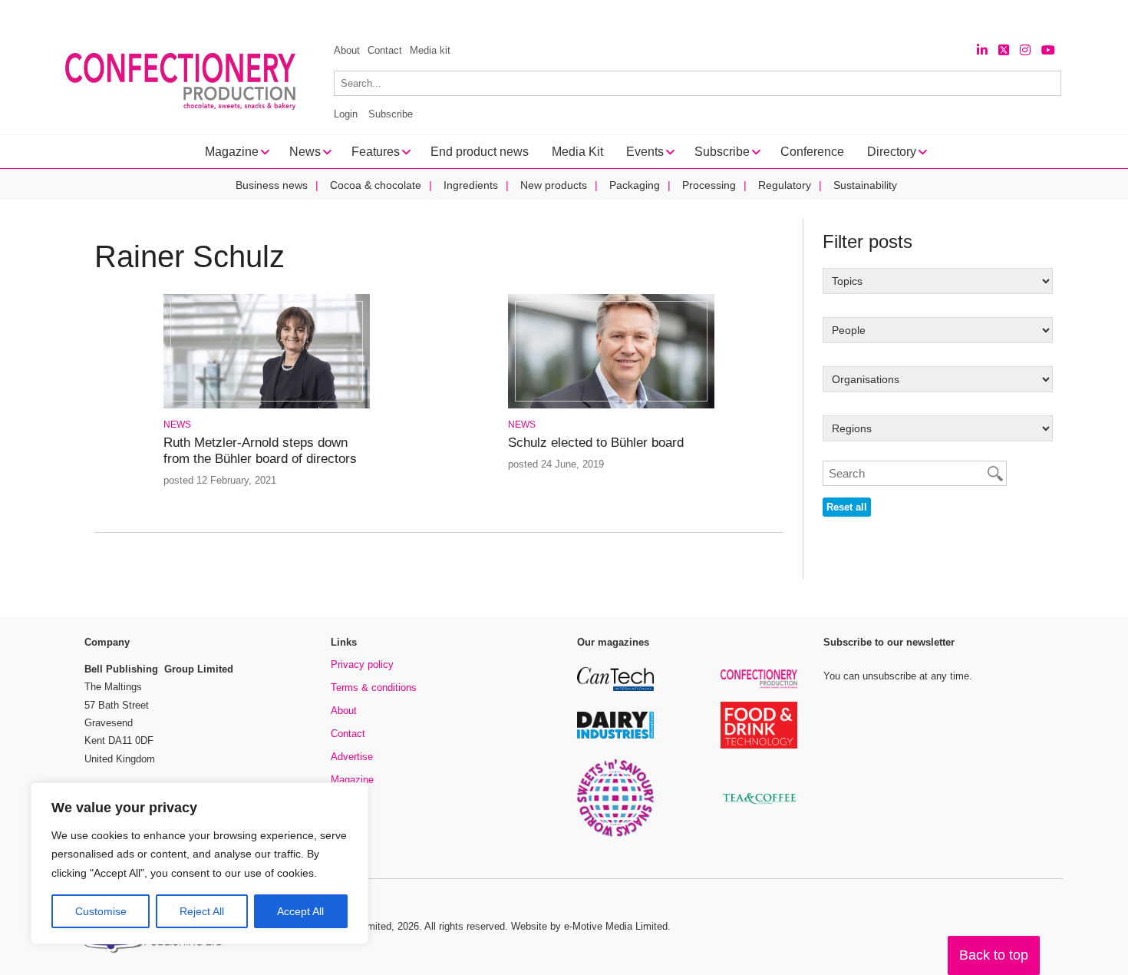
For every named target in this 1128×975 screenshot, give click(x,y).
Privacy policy (362, 664)
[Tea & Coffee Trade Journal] (759, 806)
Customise (101, 911)
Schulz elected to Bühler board (596, 442)
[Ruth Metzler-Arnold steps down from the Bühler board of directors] (266, 406)
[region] (199, 863)
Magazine (352, 779)
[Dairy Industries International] (615, 736)
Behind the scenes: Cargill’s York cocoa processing (973, 15)
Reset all (846, 507)
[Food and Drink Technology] (759, 746)
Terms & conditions (374, 687)
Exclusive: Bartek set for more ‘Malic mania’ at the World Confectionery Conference (306, 15)
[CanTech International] (615, 688)
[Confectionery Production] (759, 686)
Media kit (430, 50)
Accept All (300, 911)
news (177, 424)
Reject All (202, 911)
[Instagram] (1025, 50)
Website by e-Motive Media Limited (589, 926)
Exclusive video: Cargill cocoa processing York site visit (679, 15)
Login (346, 114)
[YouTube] (1048, 50)
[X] (1003, 50)
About (347, 50)
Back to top (993, 955)
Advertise (352, 756)
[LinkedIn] (982, 50)
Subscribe (390, 114)
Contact (385, 50)
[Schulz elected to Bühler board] (611, 406)
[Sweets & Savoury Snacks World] (615, 834)
